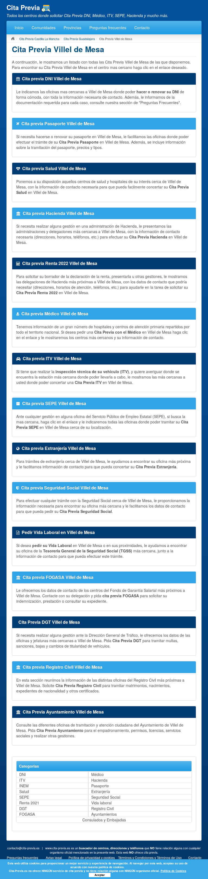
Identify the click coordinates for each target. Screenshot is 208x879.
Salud (24, 791)
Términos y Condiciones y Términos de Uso (150, 857)
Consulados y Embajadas (104, 819)
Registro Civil (102, 808)
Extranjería (100, 791)
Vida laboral (101, 802)
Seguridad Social (105, 797)
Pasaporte (100, 785)
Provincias (72, 27)
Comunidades (44, 27)
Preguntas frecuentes (107, 27)
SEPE (24, 797)
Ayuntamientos (104, 814)
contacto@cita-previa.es (23, 848)
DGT (23, 808)
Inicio (19, 27)
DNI (22, 774)
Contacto (142, 27)
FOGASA (27, 814)
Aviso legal (54, 857)
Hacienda (99, 780)
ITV (22, 780)
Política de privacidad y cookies (92, 857)
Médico (97, 774)
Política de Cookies (173, 871)
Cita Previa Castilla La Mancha (39, 39)
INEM (24, 785)
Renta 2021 (29, 802)
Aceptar (100, 875)
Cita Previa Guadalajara (79, 39)
